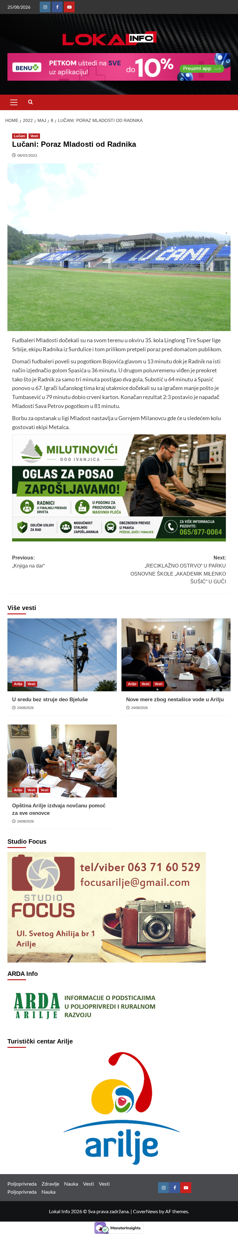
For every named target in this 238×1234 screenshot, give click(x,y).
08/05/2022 (27, 155)
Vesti (34, 136)
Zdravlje (50, 1184)
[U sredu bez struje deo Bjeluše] (62, 654)
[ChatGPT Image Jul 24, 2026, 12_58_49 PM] (119, 487)
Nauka (71, 1184)
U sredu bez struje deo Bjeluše (50, 699)
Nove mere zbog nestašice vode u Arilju (175, 699)
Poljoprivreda (22, 1184)
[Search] (30, 102)
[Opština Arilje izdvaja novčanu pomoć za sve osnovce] (62, 761)
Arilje (18, 684)
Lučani (19, 136)
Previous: (28, 561)
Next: (178, 569)
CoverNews (145, 1211)
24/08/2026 (25, 708)
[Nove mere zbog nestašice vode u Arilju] (176, 654)
